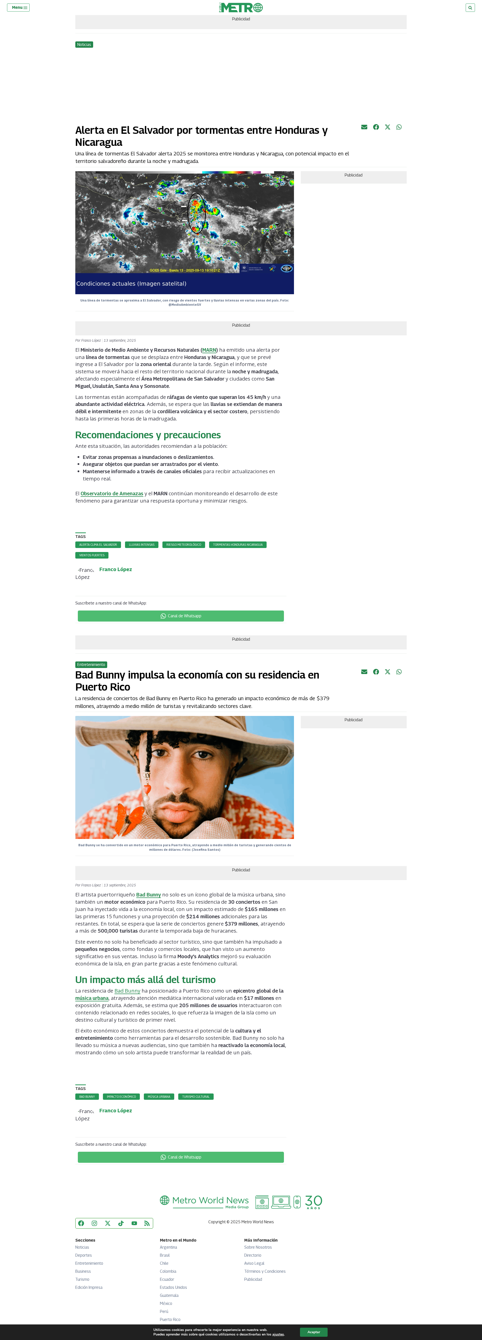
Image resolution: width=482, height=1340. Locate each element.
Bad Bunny (148, 895)
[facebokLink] (376, 128)
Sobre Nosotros (258, 1247)
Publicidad (253, 1279)
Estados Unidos (173, 1287)
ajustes (278, 1334)
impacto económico (121, 1097)
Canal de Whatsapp (184, 616)
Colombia (168, 1271)
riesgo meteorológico (183, 544)
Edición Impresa (88, 1287)
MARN (209, 350)
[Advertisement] (241, 86)
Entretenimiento (89, 1263)
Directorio (252, 1255)
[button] (20, 7)
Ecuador (167, 1279)
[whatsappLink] (399, 128)
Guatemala (169, 1295)
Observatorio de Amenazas (112, 494)
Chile (164, 1263)
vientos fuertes (91, 555)
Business (83, 1271)
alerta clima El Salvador (98, 544)
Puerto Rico (170, 1319)
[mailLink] (364, 128)
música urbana (91, 998)
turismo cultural (196, 1097)
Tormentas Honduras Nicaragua (238, 544)
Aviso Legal (254, 1263)
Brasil (165, 1255)
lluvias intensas (141, 544)
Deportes (83, 1255)
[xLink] (388, 128)
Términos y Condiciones (265, 1271)
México (166, 1303)
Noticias (82, 1247)
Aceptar (314, 1332)
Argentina (168, 1247)
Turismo (82, 1279)
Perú (164, 1311)
